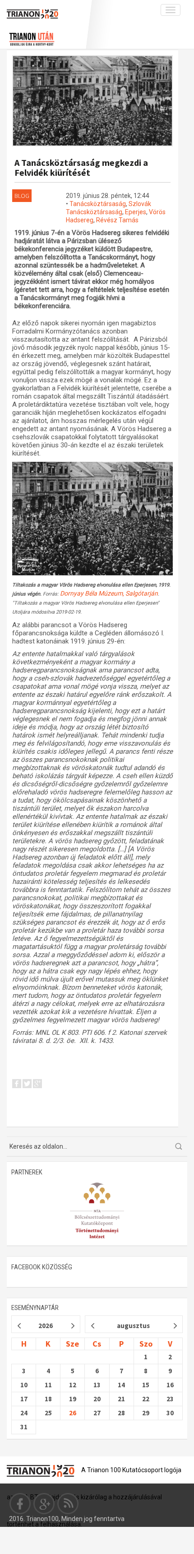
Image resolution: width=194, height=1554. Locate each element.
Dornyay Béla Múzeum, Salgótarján (109, 593)
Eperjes (135, 212)
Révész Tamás (117, 220)
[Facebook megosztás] (16, 1085)
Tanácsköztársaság (97, 203)
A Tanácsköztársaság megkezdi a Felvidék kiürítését (81, 167)
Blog (21, 196)
